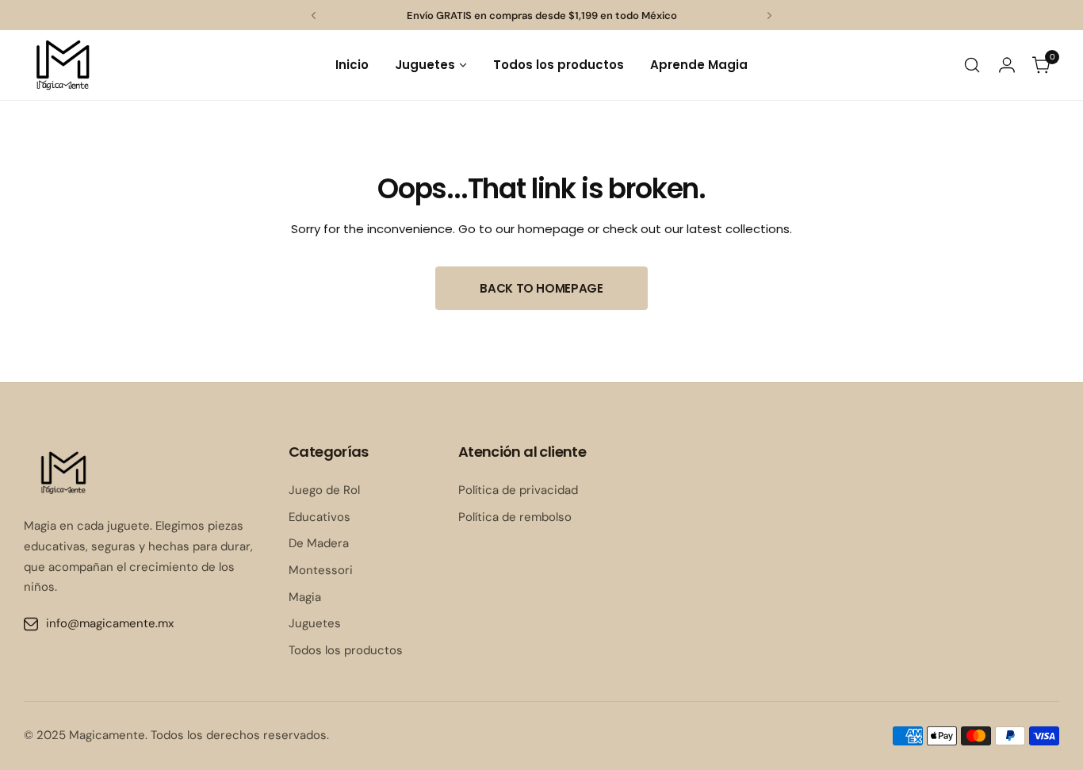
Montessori (321, 570)
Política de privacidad (518, 490)
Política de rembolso (515, 517)
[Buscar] (972, 65)
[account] (1006, 65)
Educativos (319, 517)
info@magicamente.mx (110, 623)
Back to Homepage (541, 288)
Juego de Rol (324, 490)
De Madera (319, 543)
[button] (314, 15)
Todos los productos (346, 650)
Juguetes (315, 623)
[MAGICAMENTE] (63, 65)
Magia (305, 597)
